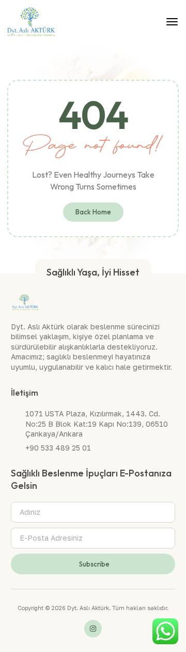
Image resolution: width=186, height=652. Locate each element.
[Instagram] (93, 628)
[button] (172, 22)
